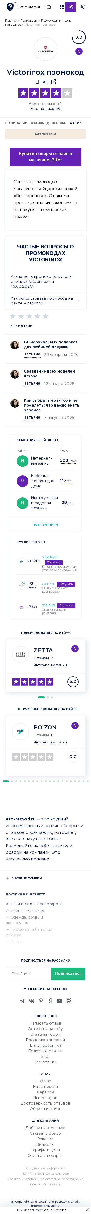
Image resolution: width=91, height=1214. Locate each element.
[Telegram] (22, 1000)
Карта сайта (52, 1184)
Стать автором (45, 1035)
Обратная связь (45, 1109)
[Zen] (50, 1000)
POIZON (34, 561)
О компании (16, 123)
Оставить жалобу (45, 1029)
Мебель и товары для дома (42, 481)
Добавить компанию (46, 1128)
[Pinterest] (41, 1000)
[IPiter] (21, 607)
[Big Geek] (21, 585)
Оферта (35, 1184)
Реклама (46, 1139)
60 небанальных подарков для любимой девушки (51, 345)
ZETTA (43, 650)
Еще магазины (45, 134)
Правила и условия (22, 1179)
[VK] (31, 1000)
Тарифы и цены (45, 1150)
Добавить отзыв (70, 7)
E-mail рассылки (45, 1046)
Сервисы (45, 1092)
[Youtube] (59, 1000)
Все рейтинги (45, 525)
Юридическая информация (45, 1168)
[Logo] (45, 49)
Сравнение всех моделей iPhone (49, 374)
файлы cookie (55, 1210)
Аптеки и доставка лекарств (34, 904)
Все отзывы (45, 1062)
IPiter (32, 607)
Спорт (17, 942)
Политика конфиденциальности (45, 1174)
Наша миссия (45, 1087)
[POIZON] (21, 561)
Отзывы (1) (40, 123)
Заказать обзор (45, 1134)
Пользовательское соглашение (60, 1179)
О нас (45, 1081)
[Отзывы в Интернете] (11, 6)
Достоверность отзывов (45, 1103)
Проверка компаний (45, 1040)
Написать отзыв (45, 1023)
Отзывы (41, 658)
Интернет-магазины (25, 911)
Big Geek (31, 585)
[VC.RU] (69, 1000)
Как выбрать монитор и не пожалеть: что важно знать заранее (52, 405)
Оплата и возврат (45, 1156)
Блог (45, 1057)
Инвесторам (45, 1098)
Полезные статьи (45, 1051)
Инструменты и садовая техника (44, 503)
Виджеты (46, 1145)
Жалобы (59, 123)
